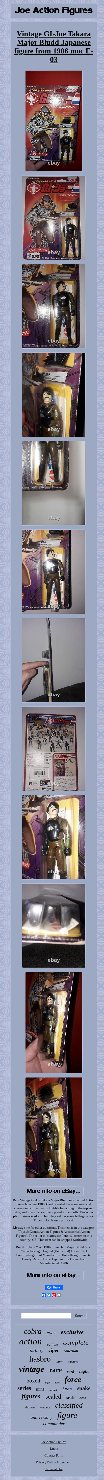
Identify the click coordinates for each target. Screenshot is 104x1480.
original (45, 1407)
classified (69, 1405)
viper (53, 1350)
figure (67, 1415)
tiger (47, 1382)
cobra (33, 1331)
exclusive (72, 1332)
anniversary (41, 1417)
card (70, 1372)
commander (54, 1423)
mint (40, 1389)
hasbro (40, 1358)
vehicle (52, 1344)
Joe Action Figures (53, 1442)
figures (30, 1396)
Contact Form (53, 1455)
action (30, 1341)
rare (55, 1370)
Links (54, 1449)
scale (70, 1398)
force (73, 1379)
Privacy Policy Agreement (53, 1462)
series (24, 1388)
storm (59, 1362)
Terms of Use (54, 1469)
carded (53, 1390)
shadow (30, 1407)
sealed (53, 1396)
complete (75, 1342)
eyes (51, 1332)
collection (71, 1351)
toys (57, 1382)
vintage (31, 1369)
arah (83, 1398)
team (67, 1389)
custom (73, 1361)
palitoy (36, 1350)
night (84, 1371)
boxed (33, 1380)
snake (83, 1388)
